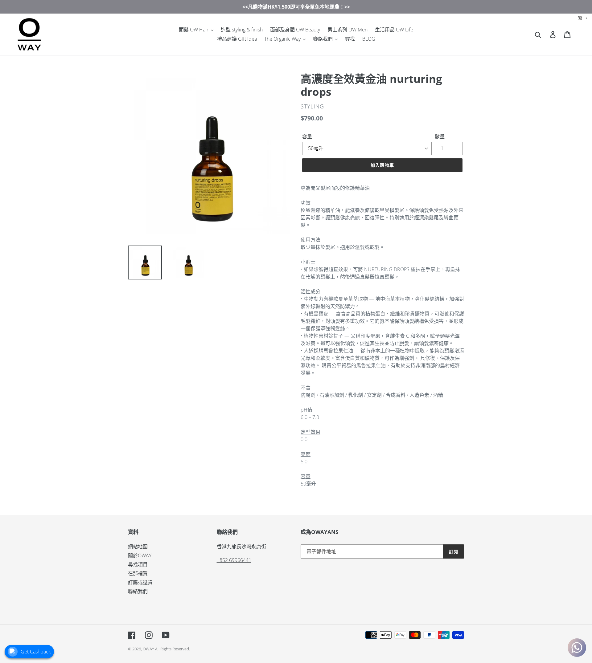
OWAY (148, 649)
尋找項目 (138, 564)
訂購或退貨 (140, 582)
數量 (440, 136)
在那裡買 (138, 573)
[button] (582, 17)
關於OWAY (139, 555)
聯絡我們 (138, 591)
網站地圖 (138, 546)
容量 (307, 136)
